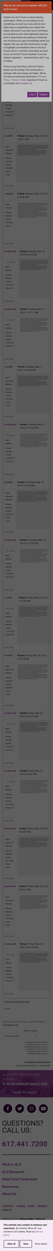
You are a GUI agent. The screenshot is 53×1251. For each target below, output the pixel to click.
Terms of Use (18, 80)
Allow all (11, 1244)
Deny (25, 1244)
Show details (41, 1244)
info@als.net (25, 83)
